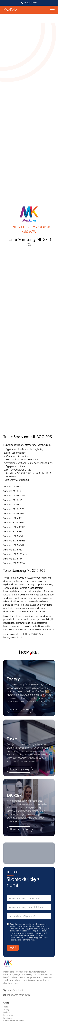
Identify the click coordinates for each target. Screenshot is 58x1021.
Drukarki (6, 1013)
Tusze (5, 1007)
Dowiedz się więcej (19, 710)
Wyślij (13, 948)
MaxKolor (10, 9)
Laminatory (8, 1018)
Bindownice (8, 1015)
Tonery (6, 1010)
